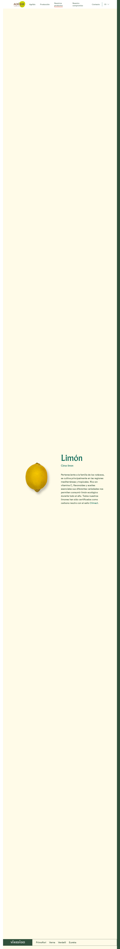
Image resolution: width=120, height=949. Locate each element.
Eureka (72, 942)
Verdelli (62, 942)
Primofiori (41, 942)
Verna (52, 942)
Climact (94, 502)
